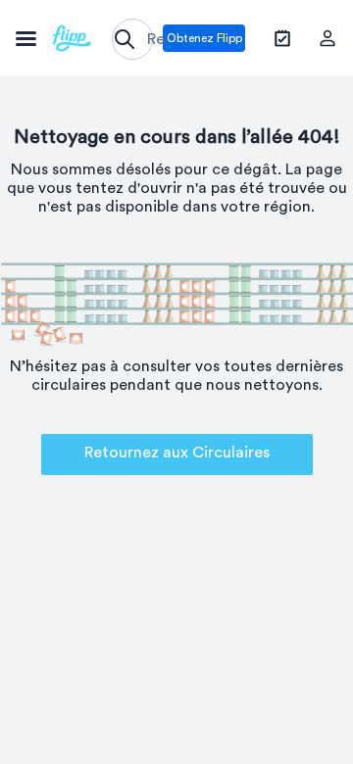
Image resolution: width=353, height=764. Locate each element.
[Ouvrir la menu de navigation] (53, 38)
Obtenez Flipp (204, 38)
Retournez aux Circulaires (177, 452)
